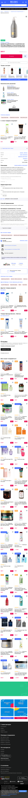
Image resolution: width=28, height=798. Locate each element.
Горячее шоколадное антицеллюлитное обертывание (7, 503)
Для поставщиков (5, 771)
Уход (2, 11)
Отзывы (2, 749)
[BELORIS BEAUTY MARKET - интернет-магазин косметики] (14, 2)
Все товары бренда (5, 315)
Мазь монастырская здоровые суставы (21, 396)
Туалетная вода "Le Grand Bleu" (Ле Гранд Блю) (6, 631)
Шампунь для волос (22, 156)
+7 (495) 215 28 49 (6, 756)
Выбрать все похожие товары (14, 79)
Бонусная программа (5, 744)
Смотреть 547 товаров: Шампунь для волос (14, 8)
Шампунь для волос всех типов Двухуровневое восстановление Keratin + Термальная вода (21, 610)
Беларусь (25, 158)
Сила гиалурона (23, 154)
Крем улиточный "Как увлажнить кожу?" (7, 374)
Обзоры (2, 751)
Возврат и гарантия (5, 742)
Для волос (7, 11)
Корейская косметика (14, 117)
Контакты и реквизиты (6, 767)
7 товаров (21, 263)
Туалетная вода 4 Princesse (6, 481)
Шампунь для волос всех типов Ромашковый (7, 137)
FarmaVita (25, 284)
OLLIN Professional (5, 284)
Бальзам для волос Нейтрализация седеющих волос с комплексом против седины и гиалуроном (7, 653)
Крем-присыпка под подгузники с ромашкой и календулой (20, 332)
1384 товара (13, 263)
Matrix (20, 284)
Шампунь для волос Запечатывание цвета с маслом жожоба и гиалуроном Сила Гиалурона (7, 610)
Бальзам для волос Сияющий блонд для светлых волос (7, 524)
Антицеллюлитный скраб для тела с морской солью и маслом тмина (21, 674)
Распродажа (3, 726)
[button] (11, 56)
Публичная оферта (5, 769)
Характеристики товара (7, 148)
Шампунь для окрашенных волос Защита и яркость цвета (21, 524)
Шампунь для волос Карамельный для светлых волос (20, 306)
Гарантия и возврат (6, 228)
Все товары (3, 289)
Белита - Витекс (23, 152)
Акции (2, 728)
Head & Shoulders (13, 284)
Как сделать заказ (5, 737)
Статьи (2, 753)
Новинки (3, 730)
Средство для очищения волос (17, 11)
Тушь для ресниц (4, 117)
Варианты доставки (5, 740)
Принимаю (22, 791)
